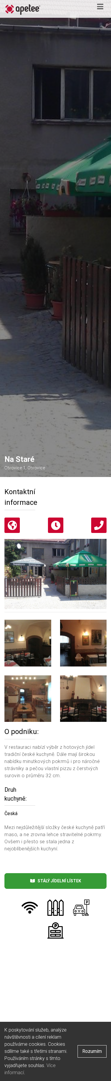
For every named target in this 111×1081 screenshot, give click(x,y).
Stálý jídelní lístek (58, 880)
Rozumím (92, 1051)
